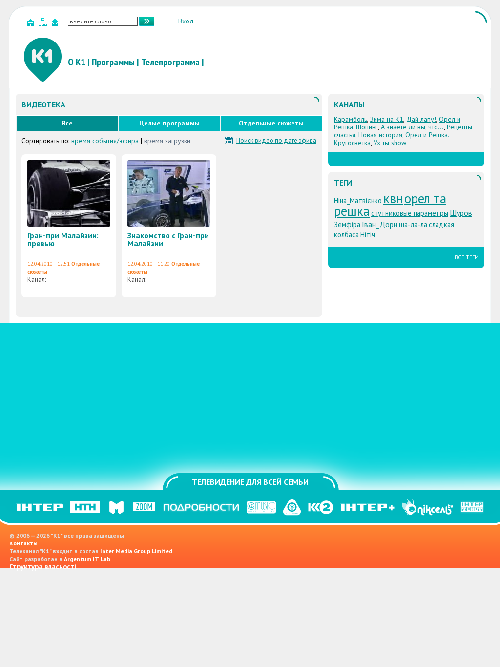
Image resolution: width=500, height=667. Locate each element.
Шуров (461, 213)
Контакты (23, 543)
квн (393, 198)
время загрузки (167, 140)
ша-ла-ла (413, 224)
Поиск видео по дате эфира (276, 141)
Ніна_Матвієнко (358, 200)
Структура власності (42, 566)
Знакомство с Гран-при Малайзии (168, 239)
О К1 (76, 62)
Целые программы (169, 123)
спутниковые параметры (409, 213)
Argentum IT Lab (87, 559)
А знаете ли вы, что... (412, 127)
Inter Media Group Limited (136, 551)
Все (67, 123)
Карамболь (350, 119)
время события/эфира (105, 140)
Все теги (467, 257)
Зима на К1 (386, 119)
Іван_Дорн (379, 224)
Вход (186, 21)
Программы (113, 62)
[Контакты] (56, 24)
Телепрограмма (170, 62)
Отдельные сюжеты (271, 123)
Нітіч (367, 234)
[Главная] (31, 24)
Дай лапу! (421, 119)
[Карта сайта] (44, 24)
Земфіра (347, 224)
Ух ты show (390, 142)
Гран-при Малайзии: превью (63, 239)
